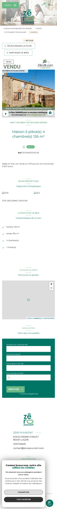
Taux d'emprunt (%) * (15, 373)
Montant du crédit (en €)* (17, 345)
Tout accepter (24, 499)
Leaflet (29, 318)
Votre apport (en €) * (15, 364)
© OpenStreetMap (48, 318)
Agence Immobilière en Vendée (18, 28)
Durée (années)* (13, 354)
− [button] (51, 288)
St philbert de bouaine (15, 32)
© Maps (37, 318)
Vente (39, 28)
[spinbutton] (28, 377)
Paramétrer (23, 492)
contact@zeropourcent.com (28, 448)
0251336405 (19, 444)
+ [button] (51, 284)
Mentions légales (46, 493)
